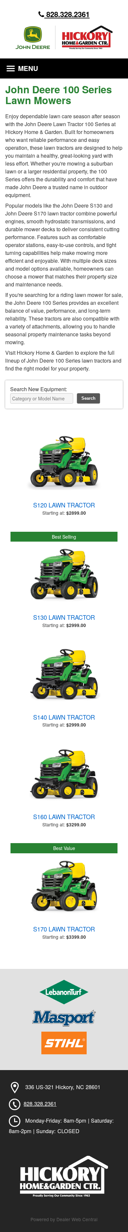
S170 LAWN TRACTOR (64, 929)
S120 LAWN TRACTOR (64, 505)
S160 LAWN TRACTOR (64, 816)
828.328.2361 (67, 14)
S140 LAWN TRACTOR (64, 717)
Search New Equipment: (38, 389)
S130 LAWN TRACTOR (64, 617)
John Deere (35, 37)
